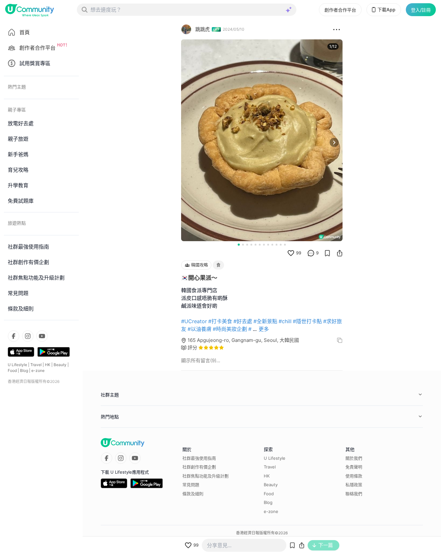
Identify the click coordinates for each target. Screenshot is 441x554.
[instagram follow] (28, 336)
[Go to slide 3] (247, 244)
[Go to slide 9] (272, 244)
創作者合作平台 (340, 10)
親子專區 (17, 109)
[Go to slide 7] (264, 244)
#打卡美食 (220, 321)
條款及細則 (192, 493)
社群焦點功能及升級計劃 (205, 475)
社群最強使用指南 (199, 458)
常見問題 (190, 484)
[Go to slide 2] (243, 244)
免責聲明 (353, 466)
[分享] (340, 253)
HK (47, 364)
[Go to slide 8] (268, 244)
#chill (285, 321)
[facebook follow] (13, 336)
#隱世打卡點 (307, 321)
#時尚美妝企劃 (230, 329)
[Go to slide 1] (239, 244)
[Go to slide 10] (276, 244)
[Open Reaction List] (336, 29)
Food (12, 370)
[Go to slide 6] (260, 244)
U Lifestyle (17, 364)
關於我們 (353, 458)
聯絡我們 (353, 493)
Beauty (60, 364)
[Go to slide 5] (255, 244)
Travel (36, 364)
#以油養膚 (199, 329)
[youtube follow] (42, 336)
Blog (24, 370)
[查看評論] (311, 253)
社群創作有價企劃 (199, 466)
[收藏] (327, 253)
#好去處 (242, 321)
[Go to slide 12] (285, 244)
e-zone (38, 370)
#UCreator (194, 321)
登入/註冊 (421, 10)
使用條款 (353, 475)
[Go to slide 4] (251, 244)
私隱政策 (353, 484)
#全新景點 (265, 321)
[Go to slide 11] (281, 244)
